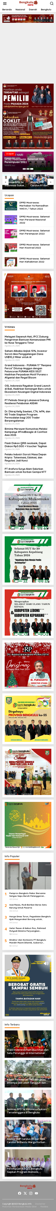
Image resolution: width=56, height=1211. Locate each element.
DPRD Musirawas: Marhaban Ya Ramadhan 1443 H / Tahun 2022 (33, 205)
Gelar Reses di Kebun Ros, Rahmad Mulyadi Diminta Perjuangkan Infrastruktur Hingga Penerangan (27, 929)
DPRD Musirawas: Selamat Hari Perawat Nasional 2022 (34, 219)
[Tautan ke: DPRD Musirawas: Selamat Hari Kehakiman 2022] (11, 261)
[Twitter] (25, 1193)
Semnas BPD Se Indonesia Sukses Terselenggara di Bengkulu (15, 184)
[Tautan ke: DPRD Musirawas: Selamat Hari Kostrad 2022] (11, 247)
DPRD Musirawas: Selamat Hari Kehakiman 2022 (34, 260)
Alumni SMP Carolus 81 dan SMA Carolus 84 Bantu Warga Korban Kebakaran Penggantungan (40, 184)
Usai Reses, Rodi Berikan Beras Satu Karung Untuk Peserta (28, 906)
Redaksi (44, 1206)
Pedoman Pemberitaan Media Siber (19, 1206)
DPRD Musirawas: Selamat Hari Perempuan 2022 (24, 161)
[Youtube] (36, 1193)
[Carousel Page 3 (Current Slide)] (31, 169)
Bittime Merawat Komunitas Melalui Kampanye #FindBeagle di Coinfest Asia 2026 (26, 432)
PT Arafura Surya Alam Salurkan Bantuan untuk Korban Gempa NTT (25, 470)
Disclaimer (40, 1204)
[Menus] (4, 3)
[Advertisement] (28, 52)
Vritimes (10, 326)
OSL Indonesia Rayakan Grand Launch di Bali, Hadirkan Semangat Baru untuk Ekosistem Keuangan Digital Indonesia (28, 388)
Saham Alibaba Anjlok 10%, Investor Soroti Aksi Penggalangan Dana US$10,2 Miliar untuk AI (26, 354)
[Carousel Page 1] (24, 169)
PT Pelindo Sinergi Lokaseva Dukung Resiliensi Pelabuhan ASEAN (27, 402)
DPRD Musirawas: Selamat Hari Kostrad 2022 (34, 246)
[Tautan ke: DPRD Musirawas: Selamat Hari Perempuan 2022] (11, 233)
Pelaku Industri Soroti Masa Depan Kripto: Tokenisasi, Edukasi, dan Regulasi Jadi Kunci (25, 457)
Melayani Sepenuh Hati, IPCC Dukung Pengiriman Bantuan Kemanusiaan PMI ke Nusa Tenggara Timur (28, 339)
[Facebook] (20, 1193)
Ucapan (10, 153)
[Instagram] (31, 1193)
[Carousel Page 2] (28, 169)
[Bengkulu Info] (28, 3)
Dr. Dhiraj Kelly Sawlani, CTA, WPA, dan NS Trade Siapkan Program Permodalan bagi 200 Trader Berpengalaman (27, 416)
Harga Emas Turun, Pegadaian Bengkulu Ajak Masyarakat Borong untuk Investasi (30, 918)
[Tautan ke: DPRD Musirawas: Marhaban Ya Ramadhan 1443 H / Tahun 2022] (11, 205)
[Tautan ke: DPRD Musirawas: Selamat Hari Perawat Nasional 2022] (11, 219)
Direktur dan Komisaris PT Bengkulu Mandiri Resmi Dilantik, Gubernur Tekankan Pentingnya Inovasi (27, 941)
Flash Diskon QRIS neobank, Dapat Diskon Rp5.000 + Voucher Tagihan (26, 445)
